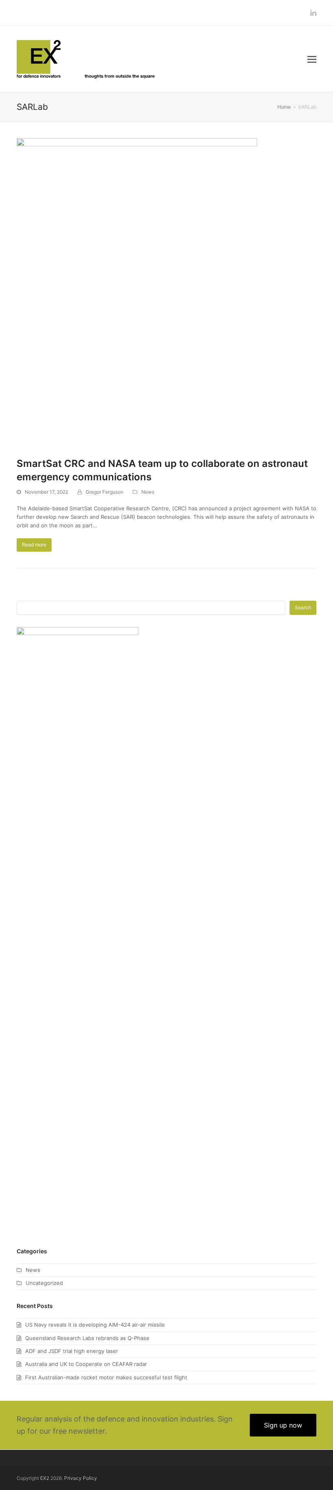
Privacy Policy (80, 1478)
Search (303, 607)
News (147, 492)
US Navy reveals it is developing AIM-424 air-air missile (95, 1324)
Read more (34, 545)
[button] (311, 59)
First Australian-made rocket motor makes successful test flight (106, 1377)
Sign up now (283, 1425)
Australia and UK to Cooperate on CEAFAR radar (86, 1364)
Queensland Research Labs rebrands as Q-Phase (87, 1338)
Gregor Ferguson (104, 492)
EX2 (44, 1478)
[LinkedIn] (313, 12)
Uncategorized (44, 1283)
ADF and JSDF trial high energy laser (71, 1351)
